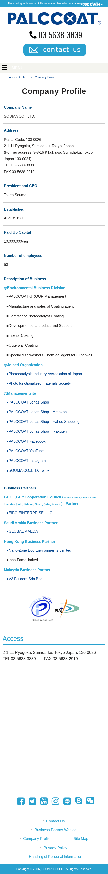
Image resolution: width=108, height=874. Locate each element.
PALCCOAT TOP (18, 77)
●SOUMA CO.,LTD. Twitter (28, 470)
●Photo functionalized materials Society (38, 383)
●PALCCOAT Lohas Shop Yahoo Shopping (42, 422)
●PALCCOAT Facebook (26, 441)
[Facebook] (19, 801)
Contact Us (55, 821)
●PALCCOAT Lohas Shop (27, 402)
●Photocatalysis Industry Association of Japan (44, 374)
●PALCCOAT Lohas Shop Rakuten (36, 431)
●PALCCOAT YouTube (25, 451)
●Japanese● (91, 4)
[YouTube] (42, 801)
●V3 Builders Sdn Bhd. (24, 579)
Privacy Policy (55, 848)
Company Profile (36, 839)
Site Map (81, 839)
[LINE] (65, 802)
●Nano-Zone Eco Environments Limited (38, 550)
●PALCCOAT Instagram (26, 461)
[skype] (77, 801)
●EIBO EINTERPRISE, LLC (29, 513)
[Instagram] (54, 801)
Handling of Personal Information (55, 857)
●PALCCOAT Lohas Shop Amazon (36, 412)
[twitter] (31, 801)
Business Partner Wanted (55, 830)
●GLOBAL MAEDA (22, 531)
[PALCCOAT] (54, 25)
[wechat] (88, 801)
